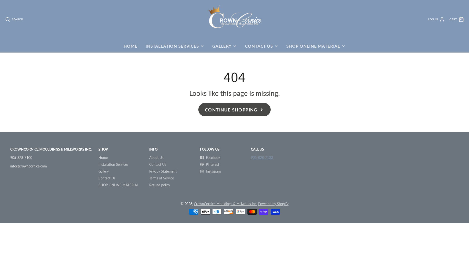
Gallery (222, 46)
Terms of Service (161, 178)
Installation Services (172, 46)
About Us (156, 157)
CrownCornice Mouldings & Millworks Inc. (225, 204)
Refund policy (159, 185)
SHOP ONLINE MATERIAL (313, 46)
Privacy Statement (163, 171)
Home (130, 46)
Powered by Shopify (273, 204)
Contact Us (259, 46)
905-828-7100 (262, 157)
